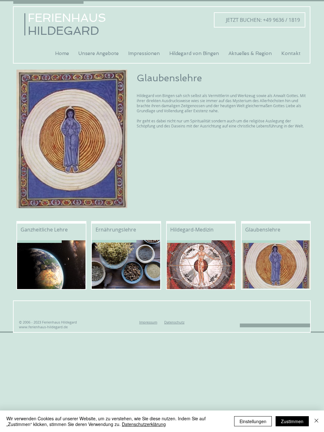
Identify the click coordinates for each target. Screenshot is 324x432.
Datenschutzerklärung (144, 424)
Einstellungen (253, 421)
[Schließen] (316, 421)
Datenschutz (174, 322)
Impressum (148, 322)
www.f (24, 326)
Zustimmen (292, 421)
